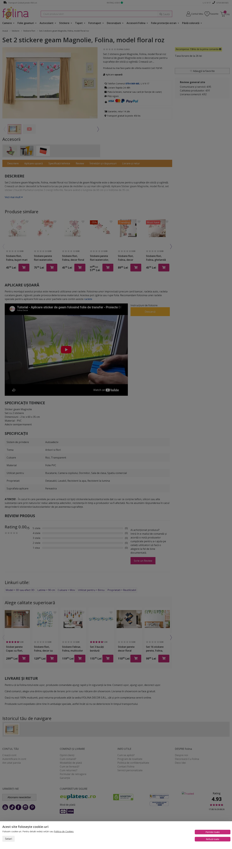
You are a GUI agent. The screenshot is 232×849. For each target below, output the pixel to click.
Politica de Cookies (64, 831)
